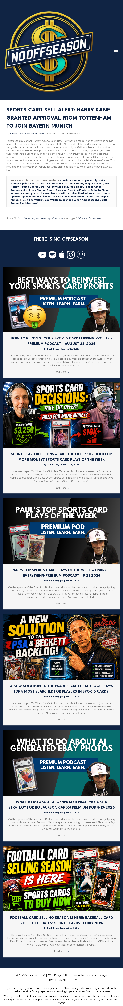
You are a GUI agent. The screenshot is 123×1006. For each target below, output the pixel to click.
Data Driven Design (96, 975)
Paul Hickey (53, 349)
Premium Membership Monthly (78, 180)
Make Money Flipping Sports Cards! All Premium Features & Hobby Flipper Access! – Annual (61, 187)
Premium (57, 218)
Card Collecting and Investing (34, 218)
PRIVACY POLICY (67, 980)
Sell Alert (82, 218)
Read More (61, 372)
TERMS (50, 980)
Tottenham (94, 218)
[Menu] (116, 50)
